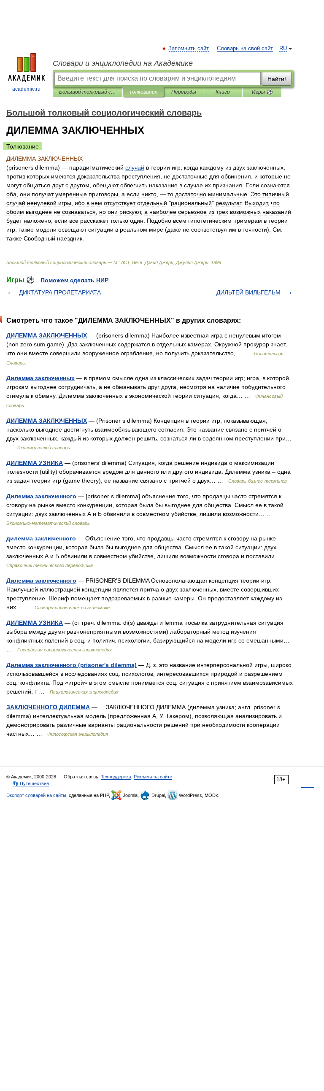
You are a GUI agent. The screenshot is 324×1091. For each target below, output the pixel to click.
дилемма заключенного (41, 538)
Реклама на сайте (153, 776)
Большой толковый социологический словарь (87, 92)
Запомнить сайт (189, 48)
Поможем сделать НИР (74, 280)
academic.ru (26, 89)
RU (283, 48)
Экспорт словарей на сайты (36, 795)
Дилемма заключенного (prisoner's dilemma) (71, 665)
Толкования (143, 92)
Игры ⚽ (262, 92)
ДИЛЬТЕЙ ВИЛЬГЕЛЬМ (248, 292)
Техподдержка (116, 776)
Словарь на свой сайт (245, 48)
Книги (223, 92)
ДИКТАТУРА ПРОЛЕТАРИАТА (60, 292)
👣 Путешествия (31, 783)
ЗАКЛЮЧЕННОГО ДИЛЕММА (48, 707)
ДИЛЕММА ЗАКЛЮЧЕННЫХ (46, 335)
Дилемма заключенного (41, 496)
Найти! (276, 79)
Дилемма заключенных (40, 378)
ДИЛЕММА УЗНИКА (34, 462)
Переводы (183, 92)
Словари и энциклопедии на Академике (123, 63)
